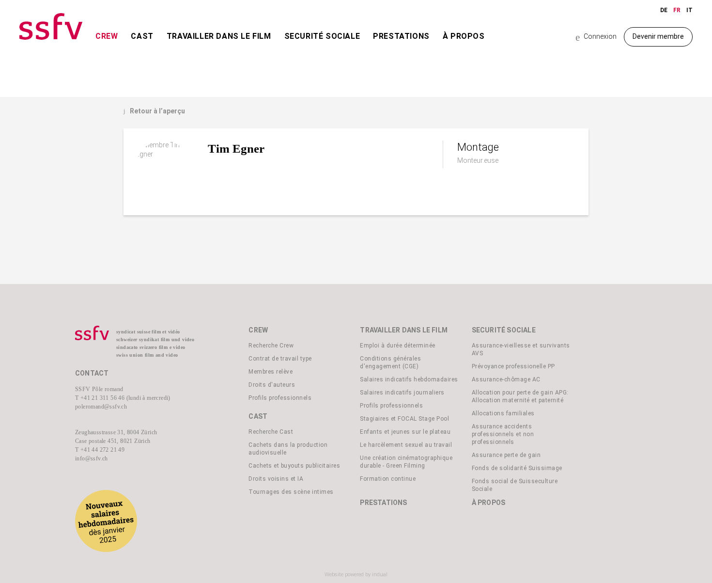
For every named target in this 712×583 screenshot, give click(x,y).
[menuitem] (106, 45)
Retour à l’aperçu (154, 111)
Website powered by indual (356, 574)
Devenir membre (658, 36)
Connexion (596, 37)
